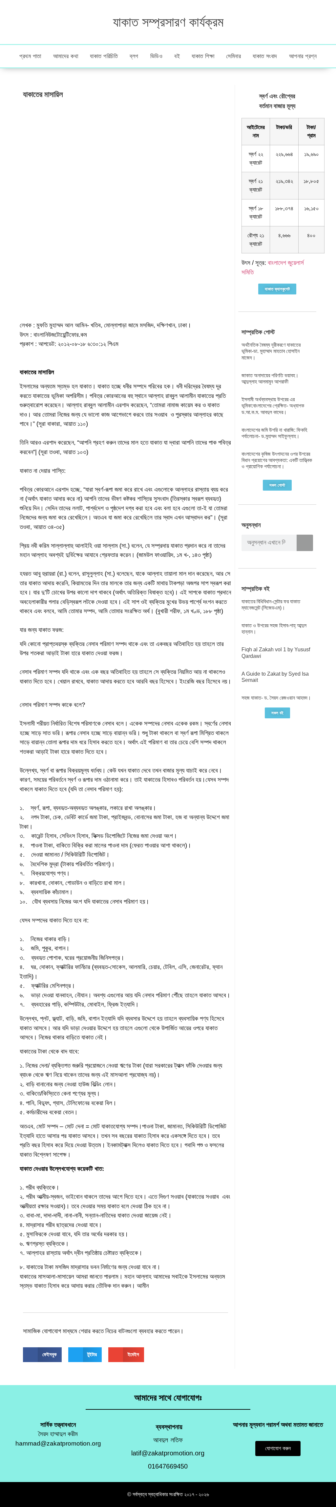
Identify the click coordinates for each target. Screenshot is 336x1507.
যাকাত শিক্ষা (203, 56)
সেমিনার (233, 56)
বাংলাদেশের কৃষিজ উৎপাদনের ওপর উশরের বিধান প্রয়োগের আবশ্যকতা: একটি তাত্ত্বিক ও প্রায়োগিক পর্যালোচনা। (277, 460)
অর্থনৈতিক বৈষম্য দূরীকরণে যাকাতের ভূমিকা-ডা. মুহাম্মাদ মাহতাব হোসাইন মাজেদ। (271, 351)
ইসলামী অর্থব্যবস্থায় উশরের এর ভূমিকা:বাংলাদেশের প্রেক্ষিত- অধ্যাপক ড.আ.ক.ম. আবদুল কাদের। (273, 406)
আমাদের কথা (65, 56)
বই (177, 56)
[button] (42, 1354)
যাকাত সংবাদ (265, 56)
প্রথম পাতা (30, 56)
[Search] (305, 543)
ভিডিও (156, 56)
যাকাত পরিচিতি (104, 56)
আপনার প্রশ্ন (303, 56)
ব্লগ (134, 56)
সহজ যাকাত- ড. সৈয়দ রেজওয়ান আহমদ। (276, 698)
